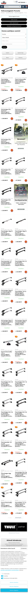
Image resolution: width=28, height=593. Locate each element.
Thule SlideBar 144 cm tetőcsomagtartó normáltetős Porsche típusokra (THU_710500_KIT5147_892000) (21, 444)
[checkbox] (5, 573)
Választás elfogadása (14, 586)
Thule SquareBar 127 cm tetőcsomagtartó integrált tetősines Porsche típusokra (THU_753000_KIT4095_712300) (7, 263)
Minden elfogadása (14, 590)
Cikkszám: (2, 77)
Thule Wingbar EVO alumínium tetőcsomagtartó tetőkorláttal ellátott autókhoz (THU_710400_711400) (7, 172)
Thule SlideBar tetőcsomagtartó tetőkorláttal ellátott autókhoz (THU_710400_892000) (7, 81)
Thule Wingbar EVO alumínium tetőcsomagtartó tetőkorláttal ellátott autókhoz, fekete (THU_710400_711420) (7, 202)
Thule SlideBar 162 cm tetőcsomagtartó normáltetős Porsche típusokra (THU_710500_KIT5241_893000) (21, 353)
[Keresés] (20, 6)
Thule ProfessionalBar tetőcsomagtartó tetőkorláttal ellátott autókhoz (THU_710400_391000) (21, 81)
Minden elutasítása (14, 582)
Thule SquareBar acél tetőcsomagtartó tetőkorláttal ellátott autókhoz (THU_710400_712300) (21, 111)
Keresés (4, 47)
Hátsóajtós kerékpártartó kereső (14, 26)
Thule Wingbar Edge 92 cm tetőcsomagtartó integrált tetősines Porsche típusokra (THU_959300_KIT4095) (7, 292)
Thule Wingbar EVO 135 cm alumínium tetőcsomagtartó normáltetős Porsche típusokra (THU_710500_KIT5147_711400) (7, 384)
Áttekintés (24, 548)
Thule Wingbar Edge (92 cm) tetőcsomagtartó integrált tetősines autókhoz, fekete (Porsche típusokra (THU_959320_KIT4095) (21, 322)
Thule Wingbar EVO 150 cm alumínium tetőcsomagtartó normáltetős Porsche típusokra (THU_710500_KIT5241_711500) (7, 414)
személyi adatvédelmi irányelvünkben (10, 570)
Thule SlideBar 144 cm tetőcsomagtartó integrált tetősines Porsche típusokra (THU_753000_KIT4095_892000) (21, 293)
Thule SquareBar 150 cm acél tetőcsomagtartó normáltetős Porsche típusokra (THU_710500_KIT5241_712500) (7, 444)
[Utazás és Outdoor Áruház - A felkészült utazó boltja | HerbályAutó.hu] (4, 2)
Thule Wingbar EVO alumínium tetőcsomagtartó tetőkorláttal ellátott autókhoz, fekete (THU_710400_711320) (7, 141)
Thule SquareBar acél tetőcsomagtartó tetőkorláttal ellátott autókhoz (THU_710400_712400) (21, 172)
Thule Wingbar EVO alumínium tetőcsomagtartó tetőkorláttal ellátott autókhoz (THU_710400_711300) (7, 111)
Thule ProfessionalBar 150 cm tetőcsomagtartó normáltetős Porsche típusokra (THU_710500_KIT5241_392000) (7, 504)
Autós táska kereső (14, 22)
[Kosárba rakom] (12, 90)
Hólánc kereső (14, 19)
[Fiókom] (23, 7)
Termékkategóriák (2, 7)
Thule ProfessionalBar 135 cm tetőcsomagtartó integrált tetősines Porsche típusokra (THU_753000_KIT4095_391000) (7, 353)
